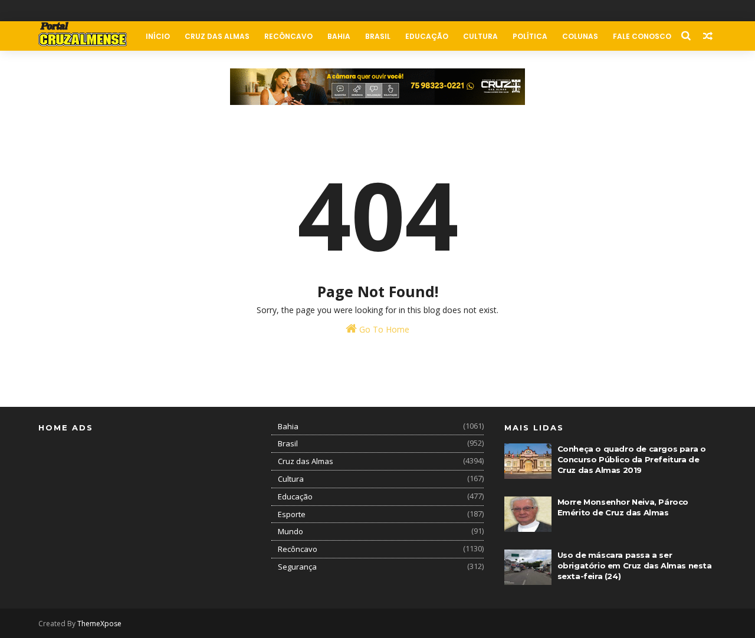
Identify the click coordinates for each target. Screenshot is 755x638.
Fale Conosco (642, 36)
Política (530, 36)
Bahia (338, 36)
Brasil (377, 36)
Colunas (580, 36)
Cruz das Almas (217, 36)
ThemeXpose (99, 624)
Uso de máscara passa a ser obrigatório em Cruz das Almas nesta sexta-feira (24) (634, 565)
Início (158, 36)
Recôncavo (288, 36)
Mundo (290, 531)
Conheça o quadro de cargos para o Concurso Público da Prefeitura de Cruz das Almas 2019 (631, 459)
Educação (426, 36)
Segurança (297, 566)
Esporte (292, 514)
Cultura (480, 36)
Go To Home (383, 329)
